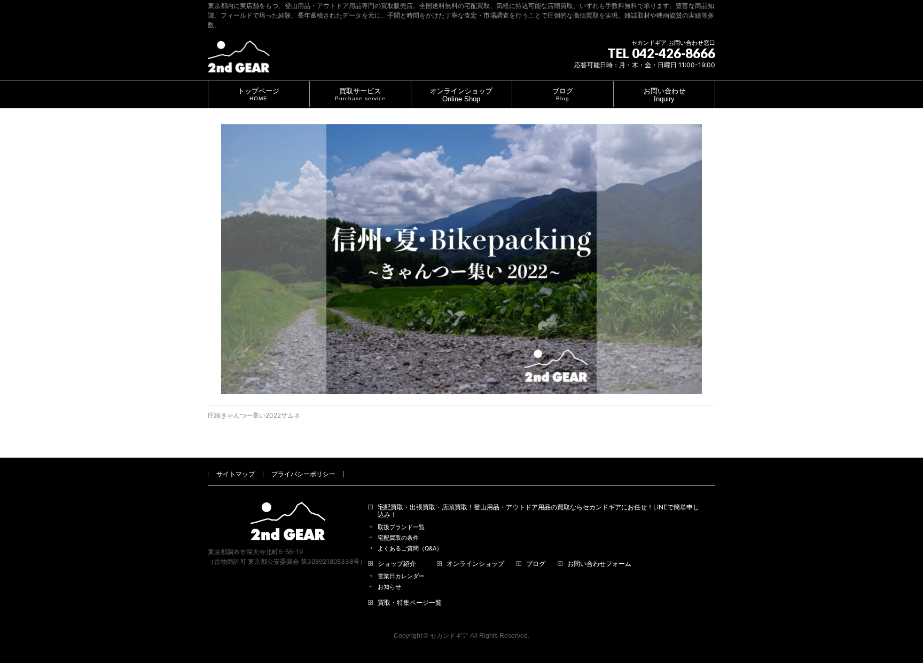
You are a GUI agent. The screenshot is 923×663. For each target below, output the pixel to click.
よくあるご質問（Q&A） (410, 548)
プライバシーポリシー (303, 474)
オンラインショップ (475, 564)
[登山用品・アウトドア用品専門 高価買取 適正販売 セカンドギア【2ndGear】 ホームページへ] (239, 60)
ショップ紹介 (397, 564)
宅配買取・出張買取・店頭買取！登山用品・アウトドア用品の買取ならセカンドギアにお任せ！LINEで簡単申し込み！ (538, 511)
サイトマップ (235, 474)
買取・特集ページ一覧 (410, 602)
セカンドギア (449, 636)
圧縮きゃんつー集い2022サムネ (254, 415)
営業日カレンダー (401, 576)
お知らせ (389, 587)
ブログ (535, 564)
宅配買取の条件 (398, 537)
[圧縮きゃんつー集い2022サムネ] (461, 259)
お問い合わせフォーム (599, 564)
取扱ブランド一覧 (401, 527)
